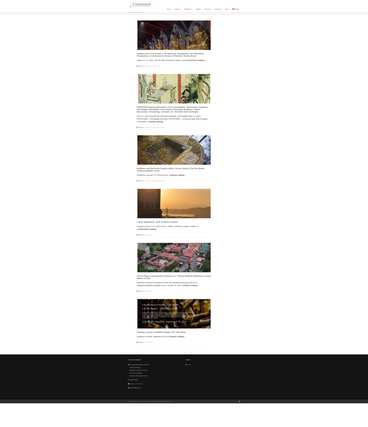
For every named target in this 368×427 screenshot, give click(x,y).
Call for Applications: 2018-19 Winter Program (157, 222)
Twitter (239, 401)
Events (163, 127)
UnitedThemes (170, 401)
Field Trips (207, 9)
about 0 (189, 364)
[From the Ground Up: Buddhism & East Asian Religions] (140, 6)
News (226, 9)
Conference (148, 66)
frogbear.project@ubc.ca (137, 383)
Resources (218, 9)
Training (198, 9)
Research (177, 9)
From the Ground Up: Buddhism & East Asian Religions (146, 401)
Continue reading (197, 60)
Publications (187, 9)
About (169, 9)
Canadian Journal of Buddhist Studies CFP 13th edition (161, 332)
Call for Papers (156, 66)
